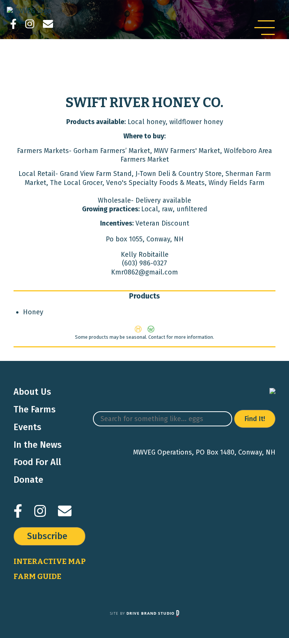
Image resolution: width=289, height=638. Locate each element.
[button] (264, 27)
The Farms (35, 409)
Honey (33, 312)
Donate (28, 479)
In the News (38, 444)
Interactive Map (49, 561)
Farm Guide (37, 576)
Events (27, 427)
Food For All (37, 462)
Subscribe (47, 536)
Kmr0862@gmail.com (144, 272)
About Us (32, 391)
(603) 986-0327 (144, 263)
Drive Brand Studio (151, 613)
